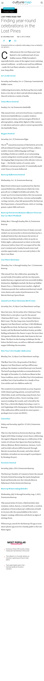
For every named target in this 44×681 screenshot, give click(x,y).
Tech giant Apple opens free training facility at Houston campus (15, 567)
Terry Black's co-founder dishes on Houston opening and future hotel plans (17, 558)
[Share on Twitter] (10, 41)
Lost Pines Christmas (10, 260)
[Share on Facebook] (4, 41)
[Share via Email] (15, 41)
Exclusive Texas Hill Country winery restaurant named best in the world (17, 550)
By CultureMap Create (7, 36)
